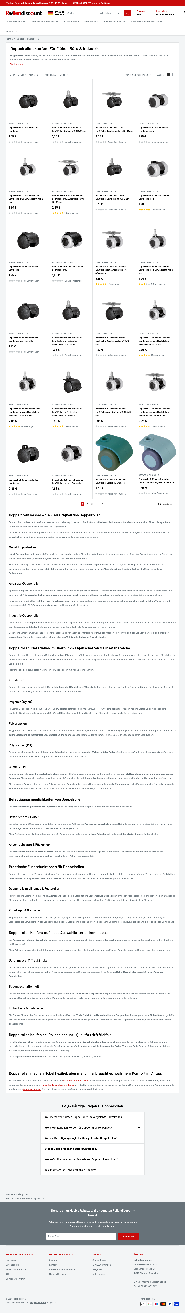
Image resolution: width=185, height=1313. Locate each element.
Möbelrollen (90, 21)
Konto (140, 14)
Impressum (11, 1259)
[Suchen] (127, 13)
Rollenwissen (99, 1273)
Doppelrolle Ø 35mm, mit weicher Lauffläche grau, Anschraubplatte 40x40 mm (111, 269)
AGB (8, 1273)
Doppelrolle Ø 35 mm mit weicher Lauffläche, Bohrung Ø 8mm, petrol (111, 481)
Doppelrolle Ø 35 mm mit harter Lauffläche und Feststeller (23, 339)
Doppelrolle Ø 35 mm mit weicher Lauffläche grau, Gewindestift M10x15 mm (113, 412)
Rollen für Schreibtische (75, 1080)
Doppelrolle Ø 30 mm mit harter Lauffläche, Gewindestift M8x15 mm (69, 129)
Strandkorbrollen (32, 1089)
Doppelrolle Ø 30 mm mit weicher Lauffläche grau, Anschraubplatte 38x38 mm (68, 198)
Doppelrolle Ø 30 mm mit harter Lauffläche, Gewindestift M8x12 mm (112, 197)
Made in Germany (57, 1273)
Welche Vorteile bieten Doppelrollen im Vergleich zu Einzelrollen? (84, 1117)
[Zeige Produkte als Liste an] (173, 74)
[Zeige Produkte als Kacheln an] (168, 74)
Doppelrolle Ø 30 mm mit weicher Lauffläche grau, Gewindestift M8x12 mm (26, 198)
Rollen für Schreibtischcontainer (57, 1084)
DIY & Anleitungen (101, 1264)
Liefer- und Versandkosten (62, 1269)
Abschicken (128, 1236)
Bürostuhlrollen (71, 21)
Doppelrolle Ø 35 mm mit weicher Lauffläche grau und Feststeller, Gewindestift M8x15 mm (154, 341)
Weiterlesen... (17, 64)
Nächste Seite (165, 504)
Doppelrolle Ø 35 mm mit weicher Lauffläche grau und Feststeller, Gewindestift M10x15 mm (24, 412)
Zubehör (10, 30)
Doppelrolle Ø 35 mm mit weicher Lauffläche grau (154, 197)
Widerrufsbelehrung (16, 1269)
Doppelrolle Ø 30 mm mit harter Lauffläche (23, 129)
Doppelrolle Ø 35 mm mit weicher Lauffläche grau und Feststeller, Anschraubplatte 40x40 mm (154, 412)
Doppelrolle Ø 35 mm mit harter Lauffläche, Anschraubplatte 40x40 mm (112, 341)
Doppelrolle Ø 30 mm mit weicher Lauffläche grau (154, 129)
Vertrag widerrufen (15, 1278)
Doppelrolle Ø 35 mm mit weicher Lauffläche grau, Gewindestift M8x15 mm (156, 269)
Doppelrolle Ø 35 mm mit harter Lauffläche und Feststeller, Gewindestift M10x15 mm (67, 341)
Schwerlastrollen (113, 21)
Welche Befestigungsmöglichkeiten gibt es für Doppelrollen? (81, 1138)
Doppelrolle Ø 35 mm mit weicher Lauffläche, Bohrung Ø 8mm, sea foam (156, 481)
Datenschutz (12, 1264)
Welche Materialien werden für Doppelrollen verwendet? (78, 1127)
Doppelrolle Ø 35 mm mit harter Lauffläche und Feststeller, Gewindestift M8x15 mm (67, 412)
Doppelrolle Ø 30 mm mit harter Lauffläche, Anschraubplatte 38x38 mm (114, 129)
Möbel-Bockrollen (22, 1198)
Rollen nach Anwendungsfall (144, 21)
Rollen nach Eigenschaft (42, 21)
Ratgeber (97, 1269)
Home (8, 39)
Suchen (53, 1259)
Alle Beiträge (99, 1259)
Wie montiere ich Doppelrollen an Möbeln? (70, 1169)
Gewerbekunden (165, 14)
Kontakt (53, 1264)
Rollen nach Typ (14, 21)
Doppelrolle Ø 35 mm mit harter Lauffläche (23, 268)
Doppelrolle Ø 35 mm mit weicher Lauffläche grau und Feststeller (67, 481)
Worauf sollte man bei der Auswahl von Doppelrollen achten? (81, 1159)
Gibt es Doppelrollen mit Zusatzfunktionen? (71, 1148)
